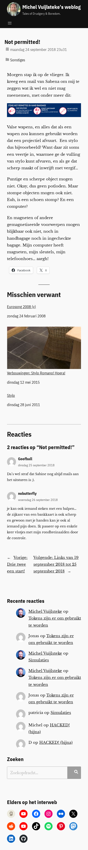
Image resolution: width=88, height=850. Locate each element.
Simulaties (38, 660)
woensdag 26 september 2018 (38, 500)
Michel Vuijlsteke (45, 611)
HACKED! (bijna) (56, 742)
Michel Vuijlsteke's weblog (51, 7)
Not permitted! (22, 41)
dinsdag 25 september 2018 (36, 465)
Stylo (11, 395)
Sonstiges (17, 59)
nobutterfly (27, 493)
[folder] (7, 59)
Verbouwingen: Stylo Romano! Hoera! (36, 373)
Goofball (25, 458)
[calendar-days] (7, 49)
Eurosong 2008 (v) (21, 306)
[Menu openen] (9, 23)
